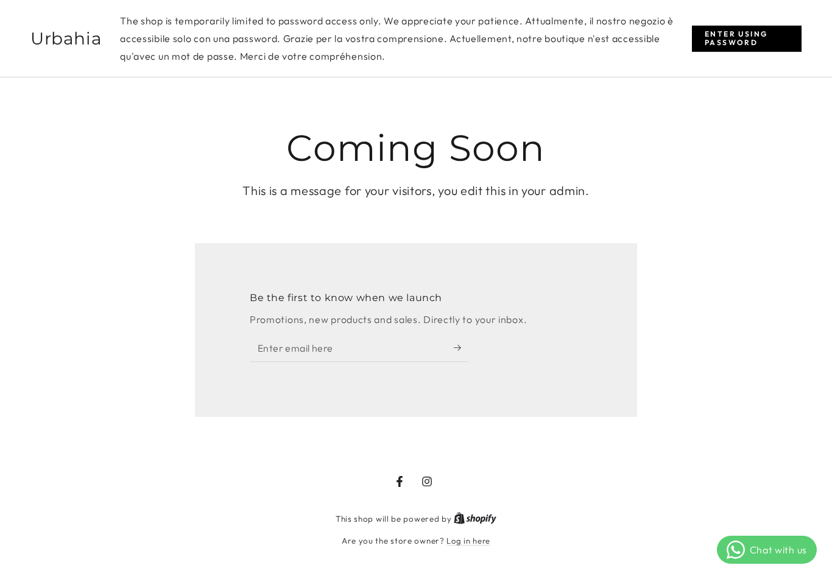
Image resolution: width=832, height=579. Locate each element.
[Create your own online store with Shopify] (475, 519)
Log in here (468, 540)
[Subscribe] (461, 348)
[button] (747, 39)
